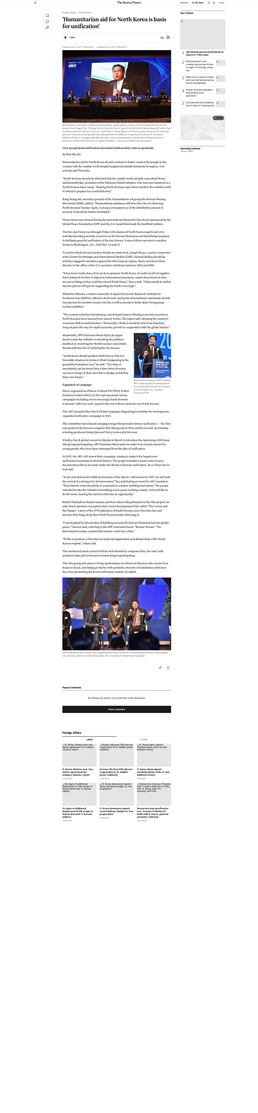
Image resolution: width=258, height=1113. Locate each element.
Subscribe (184, 3)
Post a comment (116, 709)
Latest (89, 739)
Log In (221, 3)
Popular (144, 739)
